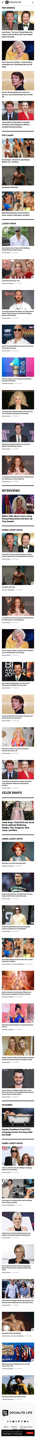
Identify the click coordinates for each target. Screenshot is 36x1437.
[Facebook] (8, 1421)
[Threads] (22, 1421)
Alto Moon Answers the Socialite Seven (14, 1396)
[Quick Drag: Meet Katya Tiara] (18, 269)
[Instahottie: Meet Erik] (18, 175)
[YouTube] (13, 1421)
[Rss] (27, 1421)
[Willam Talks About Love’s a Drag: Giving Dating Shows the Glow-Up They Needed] (18, 504)
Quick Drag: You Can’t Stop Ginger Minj (14, 863)
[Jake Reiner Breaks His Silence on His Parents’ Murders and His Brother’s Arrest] (18, 432)
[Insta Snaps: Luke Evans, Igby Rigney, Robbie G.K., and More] (18, 148)
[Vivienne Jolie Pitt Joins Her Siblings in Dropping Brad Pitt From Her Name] (18, 1156)
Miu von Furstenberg (8, 589)
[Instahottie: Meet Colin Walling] (18, 1321)
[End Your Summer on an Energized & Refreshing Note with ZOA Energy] (18, 367)
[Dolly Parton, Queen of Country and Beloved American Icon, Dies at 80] (18, 737)
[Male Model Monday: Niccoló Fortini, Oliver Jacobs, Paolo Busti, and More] (18, 201)
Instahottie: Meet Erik (10, 187)
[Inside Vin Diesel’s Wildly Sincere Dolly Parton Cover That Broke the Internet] (18, 334)
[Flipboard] (19, 1421)
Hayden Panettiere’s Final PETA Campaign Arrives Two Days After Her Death (17, 1132)
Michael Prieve (6, 252)
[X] (10, 1421)
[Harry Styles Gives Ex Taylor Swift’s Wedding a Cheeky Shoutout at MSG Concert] (18, 236)
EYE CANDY (8, 135)
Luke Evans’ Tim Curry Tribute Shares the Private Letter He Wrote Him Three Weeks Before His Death (17, 34)
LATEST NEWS (9, 223)
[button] (29, 1433)
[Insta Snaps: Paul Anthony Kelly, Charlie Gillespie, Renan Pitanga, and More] (18, 1188)
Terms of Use (18, 1434)
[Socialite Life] (13, 2)
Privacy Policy (7, 1434)
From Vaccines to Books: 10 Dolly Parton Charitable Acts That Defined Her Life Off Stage (17, 64)
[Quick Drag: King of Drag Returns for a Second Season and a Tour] (18, 1352)
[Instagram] (16, 1421)
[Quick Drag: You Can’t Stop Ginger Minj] (18, 851)
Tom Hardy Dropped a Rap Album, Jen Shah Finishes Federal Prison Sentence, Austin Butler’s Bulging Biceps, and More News (18, 313)
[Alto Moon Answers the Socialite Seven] (18, 1385)
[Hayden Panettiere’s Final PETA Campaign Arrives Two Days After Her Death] (18, 1117)
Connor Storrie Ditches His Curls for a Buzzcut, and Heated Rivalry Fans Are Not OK (17, 94)
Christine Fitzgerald (8, 283)
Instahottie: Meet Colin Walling (11, 1333)
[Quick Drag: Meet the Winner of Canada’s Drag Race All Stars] (18, 1013)
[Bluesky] (24, 1421)
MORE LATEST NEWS (12, 530)
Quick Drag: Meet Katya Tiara (11, 280)
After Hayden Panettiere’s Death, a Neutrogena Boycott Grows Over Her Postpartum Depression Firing (16, 1268)
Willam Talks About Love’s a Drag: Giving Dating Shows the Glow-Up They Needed (17, 519)
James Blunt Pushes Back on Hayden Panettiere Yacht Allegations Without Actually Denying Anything (16, 124)
